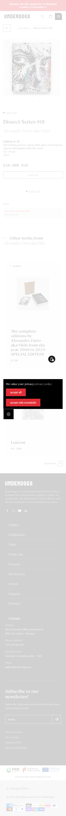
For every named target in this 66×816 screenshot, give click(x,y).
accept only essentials (23, 402)
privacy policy (43, 384)
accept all (16, 392)
